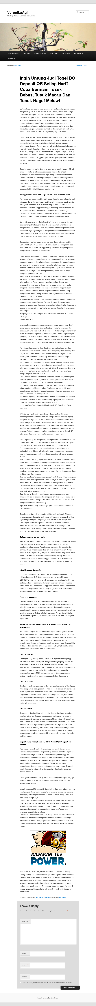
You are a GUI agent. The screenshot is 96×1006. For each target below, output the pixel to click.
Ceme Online (53, 53)
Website (24, 976)
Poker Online (78, 53)
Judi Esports (66, 53)
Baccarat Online (13, 53)
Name (25, 953)
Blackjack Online (40, 53)
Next (86, 66)
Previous (78, 66)
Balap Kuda (26, 53)
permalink (62, 897)
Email (25, 965)
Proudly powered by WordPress (48, 998)
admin (47, 897)
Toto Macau (12, 58)
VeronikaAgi (17, 12)
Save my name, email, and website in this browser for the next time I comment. (47, 983)
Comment (26, 921)
